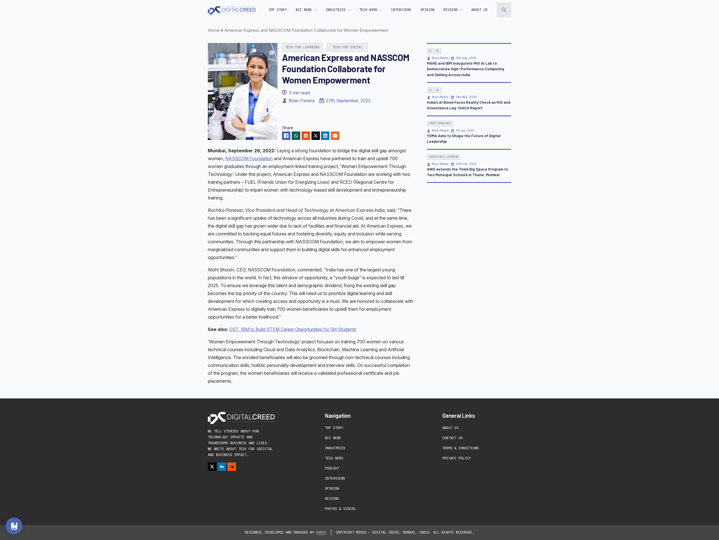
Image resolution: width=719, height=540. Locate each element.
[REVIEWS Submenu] (460, 10)
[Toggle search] (504, 10)
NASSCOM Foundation (249, 158)
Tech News (334, 458)
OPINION (427, 10)
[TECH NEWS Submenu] (379, 10)
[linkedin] (222, 466)
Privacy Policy (456, 458)
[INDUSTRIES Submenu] (348, 10)
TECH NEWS (368, 10)
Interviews (335, 478)
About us (479, 10)
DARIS (321, 532)
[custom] (231, 466)
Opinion (332, 488)
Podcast (332, 468)
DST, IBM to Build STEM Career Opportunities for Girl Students (292, 329)
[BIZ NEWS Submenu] (314, 10)
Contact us (452, 438)
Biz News (333, 438)
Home (214, 30)
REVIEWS (450, 10)
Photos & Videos (340, 509)
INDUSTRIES (336, 10)
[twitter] (212, 466)
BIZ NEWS (304, 10)
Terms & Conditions (460, 448)
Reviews (332, 498)
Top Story (278, 10)
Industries (335, 448)
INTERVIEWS (401, 10)
